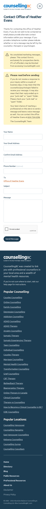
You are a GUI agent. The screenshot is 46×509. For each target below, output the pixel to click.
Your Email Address (11, 143)
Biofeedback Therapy (13, 383)
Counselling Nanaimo (13, 430)
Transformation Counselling (16, 369)
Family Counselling (12, 307)
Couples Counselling (13, 297)
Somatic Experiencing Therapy (17, 340)
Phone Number (10, 166)
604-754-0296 (34, 117)
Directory (8, 466)
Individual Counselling (14, 350)
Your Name (8, 132)
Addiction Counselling (14, 316)
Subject (7, 186)
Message (7, 198)
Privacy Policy (10, 494)
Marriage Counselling (13, 359)
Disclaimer (8, 490)
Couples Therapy (11, 355)
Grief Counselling (11, 374)
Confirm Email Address (13, 155)
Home (6, 462)
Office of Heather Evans (14, 181)
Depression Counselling (14, 312)
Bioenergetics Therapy (14, 388)
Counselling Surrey (12, 444)
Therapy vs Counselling (14, 402)
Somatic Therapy (11, 336)
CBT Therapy (9, 378)
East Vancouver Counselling (16, 435)
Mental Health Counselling (16, 364)
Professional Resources (15, 480)
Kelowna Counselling (13, 439)
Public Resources (11, 476)
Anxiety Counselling (13, 331)
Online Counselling (12, 302)
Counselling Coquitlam (14, 449)
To (5, 178)
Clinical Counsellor (12, 397)
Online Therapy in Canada (15, 393)
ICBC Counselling (11, 412)
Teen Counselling (11, 345)
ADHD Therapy (10, 326)
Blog (6, 471)
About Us (8, 485)
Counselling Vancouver (14, 425)
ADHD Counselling (12, 321)
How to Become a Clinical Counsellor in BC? (23, 407)
